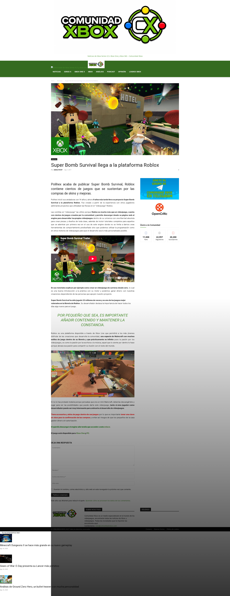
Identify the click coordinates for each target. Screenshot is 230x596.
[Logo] (69, 67)
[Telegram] (84, 175)
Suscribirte (173, 232)
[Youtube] (60, 76)
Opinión (122, 71)
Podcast (111, 71)
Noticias (57, 71)
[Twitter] (59, 76)
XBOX (90, 71)
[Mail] (55, 76)
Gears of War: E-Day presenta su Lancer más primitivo (29, 566)
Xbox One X (80, 71)
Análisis (100, 71)
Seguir (159, 232)
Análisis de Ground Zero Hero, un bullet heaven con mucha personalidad (39, 586)
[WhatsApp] (79, 175)
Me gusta (146, 232)
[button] (176, 64)
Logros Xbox (135, 71)
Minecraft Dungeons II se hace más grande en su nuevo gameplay (36, 545)
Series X (67, 71)
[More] (90, 175)
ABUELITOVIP (58, 170)
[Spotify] (57, 76)
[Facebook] (54, 76)
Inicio (53, 81)
